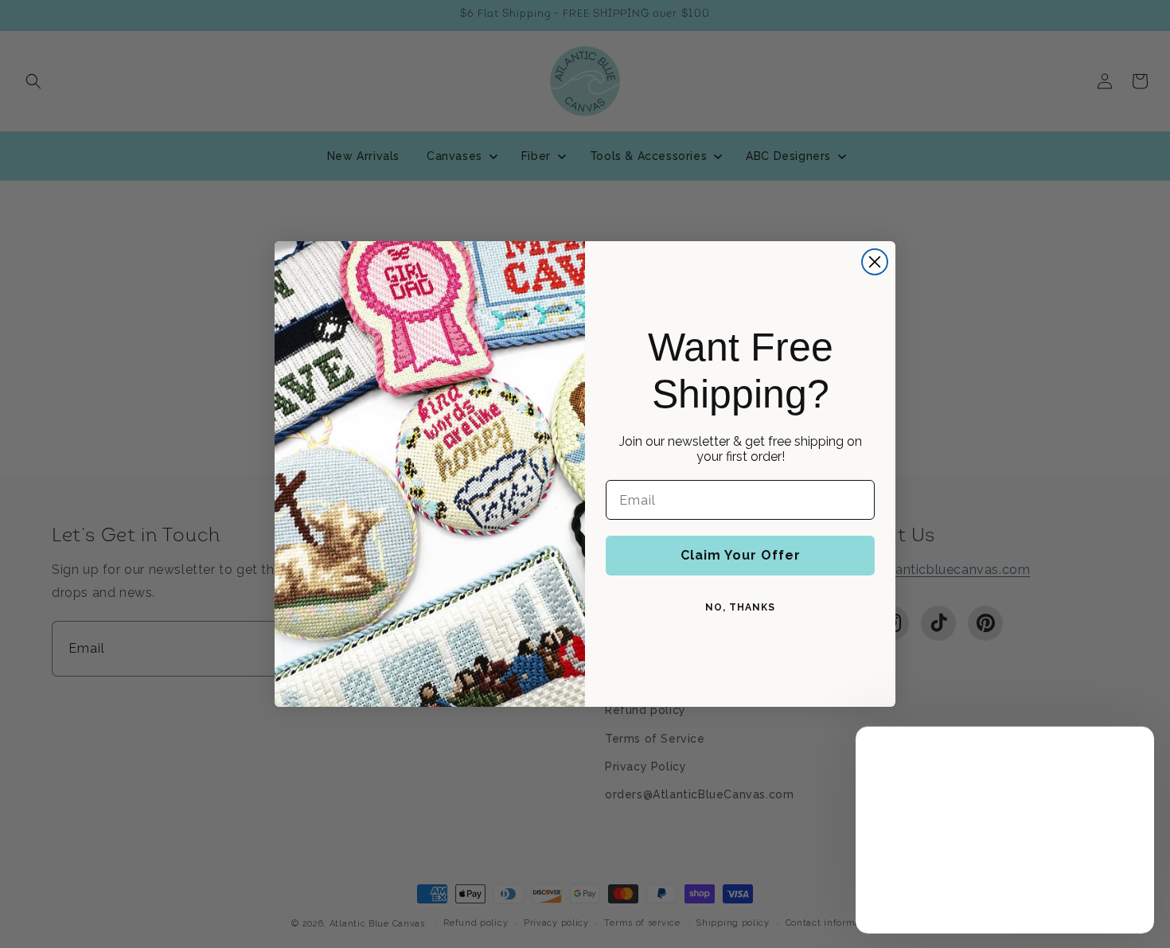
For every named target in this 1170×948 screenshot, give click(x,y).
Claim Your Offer (741, 555)
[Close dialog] (874, 262)
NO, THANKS (740, 607)
